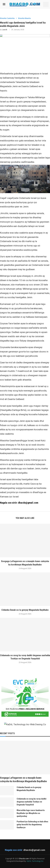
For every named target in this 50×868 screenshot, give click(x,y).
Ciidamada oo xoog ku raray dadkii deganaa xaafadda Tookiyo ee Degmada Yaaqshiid (31, 802)
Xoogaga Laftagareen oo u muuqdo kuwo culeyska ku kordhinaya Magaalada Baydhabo (23, 779)
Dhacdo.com (24, 859)
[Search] (46, 4)
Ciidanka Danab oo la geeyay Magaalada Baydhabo (25, 610)
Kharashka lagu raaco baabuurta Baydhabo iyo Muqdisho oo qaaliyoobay (31, 813)
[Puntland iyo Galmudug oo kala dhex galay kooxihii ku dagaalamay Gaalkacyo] (7, 825)
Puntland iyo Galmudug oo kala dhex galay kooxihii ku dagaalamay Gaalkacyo (32, 824)
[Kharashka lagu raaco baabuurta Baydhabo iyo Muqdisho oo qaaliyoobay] (7, 813)
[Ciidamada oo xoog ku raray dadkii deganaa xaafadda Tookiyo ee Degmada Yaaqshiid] (25, 634)
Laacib (4, 30)
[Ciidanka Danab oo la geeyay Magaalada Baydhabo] (25, 589)
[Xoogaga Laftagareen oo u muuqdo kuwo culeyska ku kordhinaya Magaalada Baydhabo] (25, 540)
